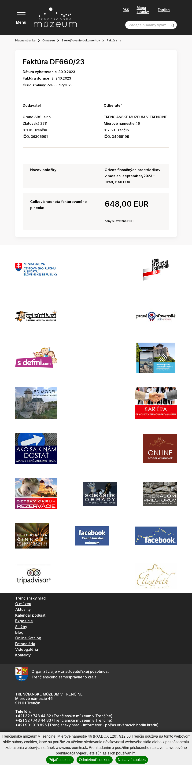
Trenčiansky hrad (30, 598)
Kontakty (23, 655)
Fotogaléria (25, 643)
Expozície (24, 621)
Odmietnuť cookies (94, 760)
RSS (126, 10)
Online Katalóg (28, 638)
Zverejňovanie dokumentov (81, 40)
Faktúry (112, 40)
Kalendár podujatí (30, 615)
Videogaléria (26, 649)
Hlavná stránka (25, 40)
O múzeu (48, 40)
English (164, 10)
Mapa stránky (143, 10)
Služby (21, 626)
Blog (19, 632)
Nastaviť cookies (132, 760)
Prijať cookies (59, 760)
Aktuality (23, 609)
